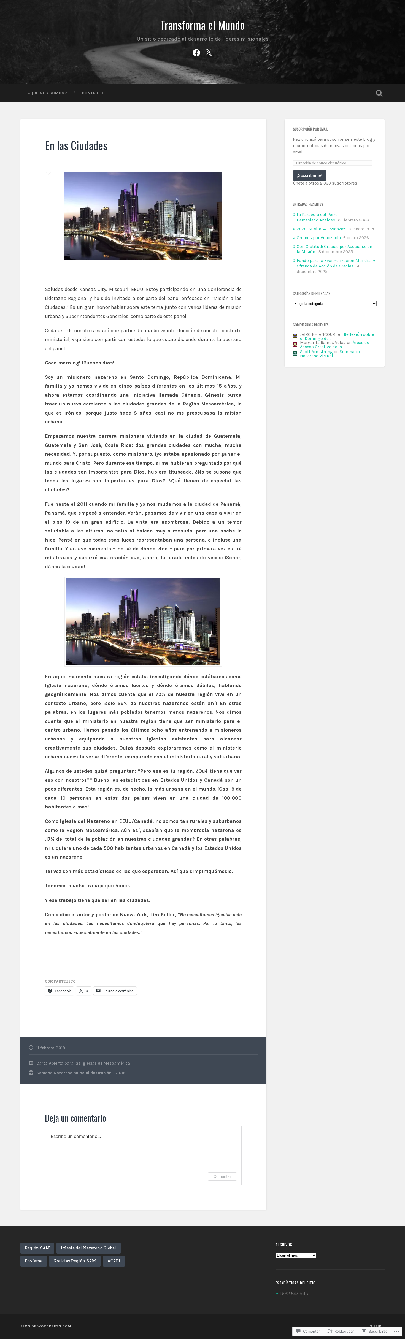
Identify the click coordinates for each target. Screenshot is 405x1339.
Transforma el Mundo (202, 25)
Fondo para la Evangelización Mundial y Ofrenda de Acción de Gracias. (336, 263)
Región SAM (37, 1248)
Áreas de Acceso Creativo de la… (334, 344)
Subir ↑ (377, 1326)
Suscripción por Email (310, 129)
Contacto (92, 93)
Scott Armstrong (316, 351)
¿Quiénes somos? (47, 93)
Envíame (33, 1261)
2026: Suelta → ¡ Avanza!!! (321, 228)
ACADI (113, 1261)
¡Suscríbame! (309, 175)
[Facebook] (196, 52)
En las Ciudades (76, 145)
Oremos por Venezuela (319, 237)
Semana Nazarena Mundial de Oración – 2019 (81, 1072)
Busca (379, 93)
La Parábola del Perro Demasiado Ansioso (317, 217)
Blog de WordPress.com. (46, 1326)
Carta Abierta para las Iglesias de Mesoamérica (83, 1063)
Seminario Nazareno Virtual (330, 353)
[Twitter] (208, 52)
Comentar (222, 1176)
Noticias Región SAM (74, 1261)
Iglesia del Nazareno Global (88, 1248)
